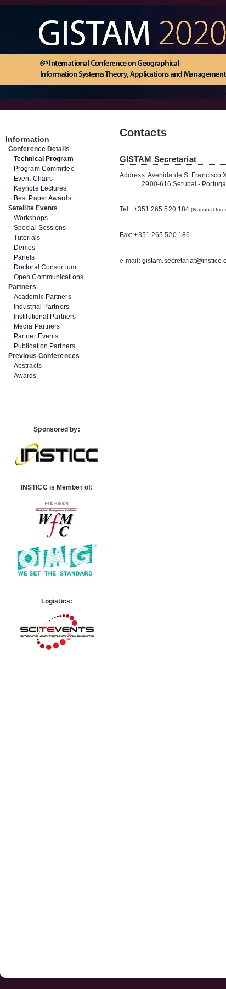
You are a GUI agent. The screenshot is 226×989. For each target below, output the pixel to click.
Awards (25, 376)
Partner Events (36, 336)
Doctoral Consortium (45, 267)
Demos (25, 247)
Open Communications (48, 277)
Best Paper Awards (42, 198)
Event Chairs (33, 178)
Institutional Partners (45, 316)
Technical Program (44, 159)
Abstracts (28, 366)
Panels (24, 257)
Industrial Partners (41, 307)
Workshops (31, 218)
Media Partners (37, 326)
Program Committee (44, 169)
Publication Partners (44, 346)
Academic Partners (42, 297)
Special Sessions (40, 228)
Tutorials (27, 238)
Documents (17, 124)
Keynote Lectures (40, 188)
